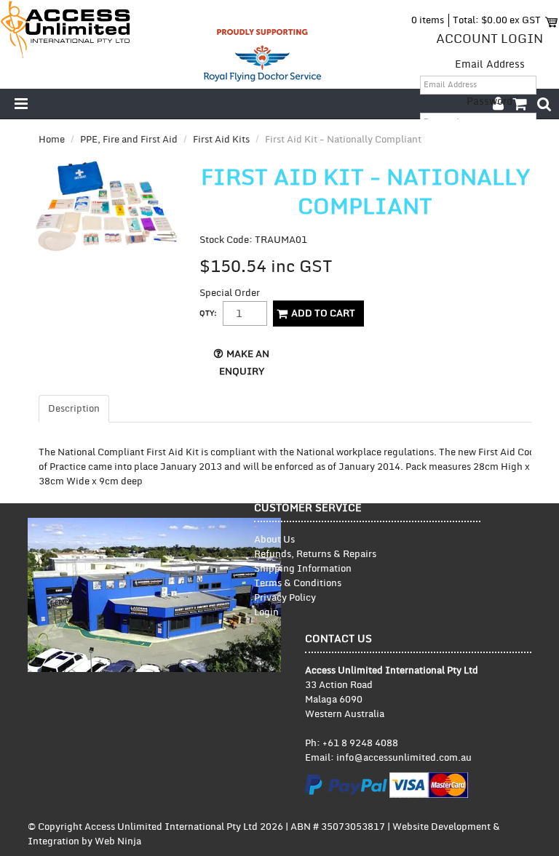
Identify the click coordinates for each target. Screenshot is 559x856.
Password (489, 101)
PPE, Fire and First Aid (129, 139)
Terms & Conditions (297, 583)
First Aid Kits (221, 139)
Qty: (208, 313)
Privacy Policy (285, 597)
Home (52, 139)
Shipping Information (303, 568)
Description (74, 408)
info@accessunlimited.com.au (404, 757)
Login (266, 612)
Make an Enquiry (244, 363)
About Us (274, 539)
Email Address (490, 64)
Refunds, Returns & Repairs (315, 554)
